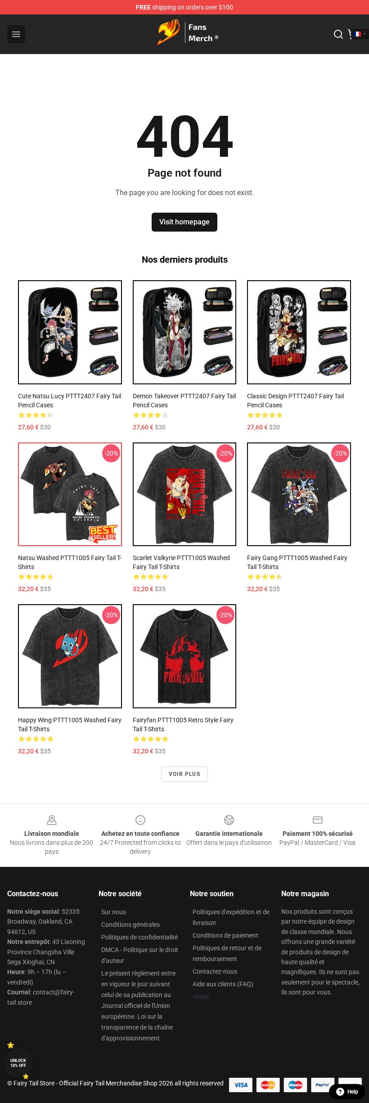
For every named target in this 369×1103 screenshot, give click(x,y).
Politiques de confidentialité (139, 937)
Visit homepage (184, 222)
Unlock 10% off (18, 1063)
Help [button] (352, 1092)
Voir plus (184, 774)
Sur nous (113, 912)
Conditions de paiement (225, 935)
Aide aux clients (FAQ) (223, 984)
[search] (338, 34)
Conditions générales (130, 924)
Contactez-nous (215, 971)
